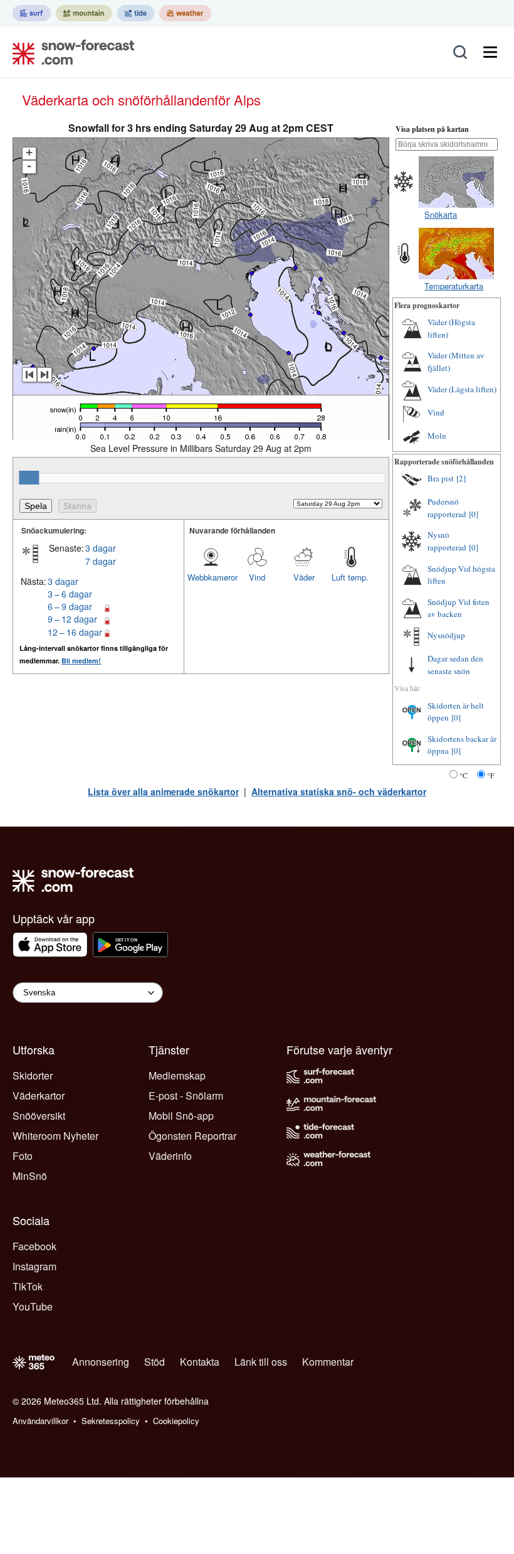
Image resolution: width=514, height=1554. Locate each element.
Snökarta (440, 214)
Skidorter (33, 1075)
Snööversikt (39, 1115)
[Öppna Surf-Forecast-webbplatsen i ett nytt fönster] (32, 13)
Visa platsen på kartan (432, 129)
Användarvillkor (40, 1421)
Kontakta (199, 1361)
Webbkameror (210, 577)
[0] (473, 514)
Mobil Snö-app (181, 1115)
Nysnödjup (446, 635)
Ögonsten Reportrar (192, 1135)
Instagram (34, 1266)
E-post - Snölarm (186, 1095)
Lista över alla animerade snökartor (163, 791)
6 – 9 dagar (70, 606)
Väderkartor (39, 1095)
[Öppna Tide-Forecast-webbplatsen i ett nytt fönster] (135, 13)
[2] (461, 478)
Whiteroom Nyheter (55, 1135)
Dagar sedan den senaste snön (455, 665)
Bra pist (440, 478)
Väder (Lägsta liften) (461, 389)
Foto (23, 1156)
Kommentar (328, 1361)
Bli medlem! (81, 660)
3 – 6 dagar (70, 593)
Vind (257, 577)
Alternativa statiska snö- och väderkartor (338, 791)
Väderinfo (170, 1156)
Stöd (154, 1361)
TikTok (28, 1286)
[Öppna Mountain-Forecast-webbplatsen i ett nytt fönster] (84, 13)
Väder (304, 577)
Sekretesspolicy (110, 1421)
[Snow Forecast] (70, 52)
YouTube (33, 1306)
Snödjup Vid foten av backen (458, 608)
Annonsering (100, 1361)
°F (491, 775)
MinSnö (30, 1176)
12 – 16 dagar (75, 632)
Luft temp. (350, 577)
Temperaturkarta (453, 286)
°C (463, 775)
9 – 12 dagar (72, 619)
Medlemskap (177, 1075)
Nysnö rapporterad (446, 541)
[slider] (29, 478)
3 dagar (100, 548)
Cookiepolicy (176, 1421)
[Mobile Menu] (490, 52)
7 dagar (100, 561)
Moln (436, 435)
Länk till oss (260, 1361)
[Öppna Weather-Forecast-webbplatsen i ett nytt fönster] (185, 13)
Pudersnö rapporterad (446, 508)
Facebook (34, 1246)
